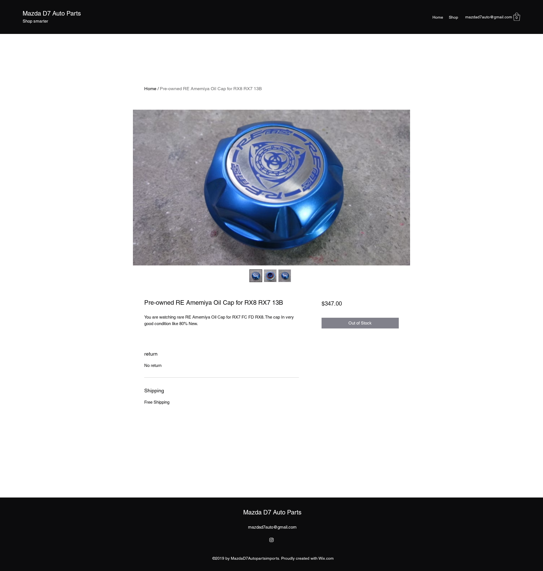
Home (150, 88)
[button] (516, 17)
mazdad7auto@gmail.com (488, 17)
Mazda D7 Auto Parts (52, 13)
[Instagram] (271, 540)
